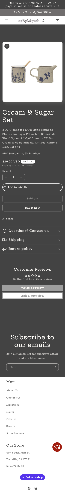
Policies (11, 419)
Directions (13, 404)
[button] (6, 20)
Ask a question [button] (32, 295)
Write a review (32, 287)
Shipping (6, 166)
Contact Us (13, 397)
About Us (12, 390)
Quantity (7, 171)
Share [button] (9, 218)
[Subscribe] (55, 367)
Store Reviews (15, 433)
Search (10, 426)
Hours (10, 412)
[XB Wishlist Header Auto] (50, 20)
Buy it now (32, 207)
